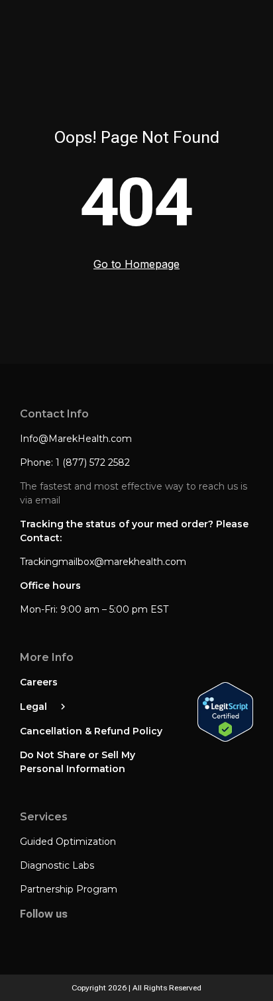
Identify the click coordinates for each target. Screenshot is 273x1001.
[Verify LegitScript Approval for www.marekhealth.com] (225, 713)
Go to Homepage (136, 264)
